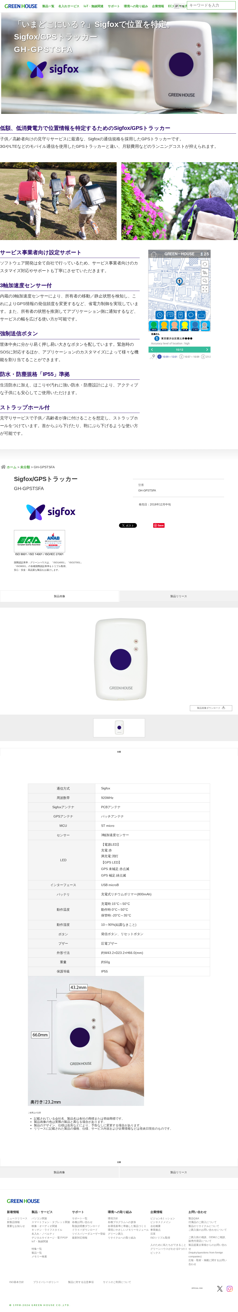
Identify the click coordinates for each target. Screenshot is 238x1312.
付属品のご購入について (202, 1222)
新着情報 (13, 1212)
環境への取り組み (136, 6)
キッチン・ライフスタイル (47, 1229)
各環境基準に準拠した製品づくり (127, 1226)
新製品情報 (13, 1222)
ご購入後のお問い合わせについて (207, 1229)
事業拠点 (155, 1229)
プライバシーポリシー (46, 1282)
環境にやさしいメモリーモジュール (128, 1229)
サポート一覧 (79, 1218)
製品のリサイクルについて (203, 1226)
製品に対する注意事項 (81, 1282)
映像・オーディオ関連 (44, 1226)
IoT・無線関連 (93, 6)
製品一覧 (48, 6)
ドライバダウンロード (85, 1229)
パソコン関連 (39, 1218)
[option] (119, 661)
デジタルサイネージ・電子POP (50, 1237)
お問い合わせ (197, 1212)
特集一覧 (37, 1248)
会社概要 (155, 1226)
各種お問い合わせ (82, 1222)
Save (161, 525)
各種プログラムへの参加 (122, 1222)
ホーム (11, 467)
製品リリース (178, 596)
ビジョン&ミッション (162, 1218)
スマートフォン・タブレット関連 (51, 1222)
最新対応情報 (79, 1237)
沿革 (152, 1233)
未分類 (25, 467)
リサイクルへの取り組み (122, 1237)
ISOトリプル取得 (160, 1237)
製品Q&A (193, 1218)
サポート (114, 6)
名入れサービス (68, 6)
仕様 (119, 752)
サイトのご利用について (117, 1282)
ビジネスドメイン (160, 1222)
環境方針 (113, 1218)
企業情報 (158, 6)
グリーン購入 (115, 1233)
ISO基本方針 (16, 1282)
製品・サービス (42, 1212)
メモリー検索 (39, 1256)
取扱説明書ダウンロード (86, 1226)
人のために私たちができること (168, 1244)
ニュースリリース (17, 1218)
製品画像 (59, 596)
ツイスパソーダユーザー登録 (88, 1233)
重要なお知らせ (16, 1226)
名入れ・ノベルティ (43, 1233)
